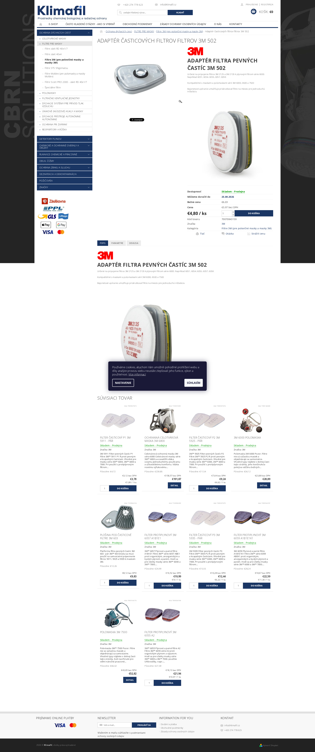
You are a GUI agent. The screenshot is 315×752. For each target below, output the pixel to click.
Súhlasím (193, 383)
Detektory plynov (50, 138)
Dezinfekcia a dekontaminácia (57, 174)
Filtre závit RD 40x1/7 (56, 48)
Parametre (117, 243)
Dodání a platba (169, 724)
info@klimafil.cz (232, 725)
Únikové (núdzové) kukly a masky (62, 111)
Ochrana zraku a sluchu (54, 167)
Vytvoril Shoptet (270, 745)
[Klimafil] (61, 10)
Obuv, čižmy (46, 160)
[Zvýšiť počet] (233, 211)
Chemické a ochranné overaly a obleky (59, 146)
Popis (103, 243)
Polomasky (49, 93)
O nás (218, 24)
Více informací (137, 374)
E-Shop (53, 24)
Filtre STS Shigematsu (56, 68)
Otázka (230, 233)
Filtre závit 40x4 (53, 54)
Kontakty (235, 24)
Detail (174, 485)
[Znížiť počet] (233, 214)
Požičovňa (45, 180)
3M (223, 223)
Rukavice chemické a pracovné (58, 154)
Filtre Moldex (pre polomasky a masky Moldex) (65, 75)
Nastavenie (123, 383)
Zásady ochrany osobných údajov (183, 24)
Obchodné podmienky (137, 24)
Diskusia (133, 243)
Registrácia (267, 4)
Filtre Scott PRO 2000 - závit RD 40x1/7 (66, 82)
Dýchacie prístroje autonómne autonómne (61, 118)
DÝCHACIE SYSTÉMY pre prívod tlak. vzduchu (63, 105)
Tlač (202, 233)
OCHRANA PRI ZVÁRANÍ (54, 124)
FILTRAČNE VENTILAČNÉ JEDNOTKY (61, 98)
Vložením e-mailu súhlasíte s (122, 734)
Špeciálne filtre (53, 87)
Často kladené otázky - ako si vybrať (90, 24)
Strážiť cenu (258, 233)
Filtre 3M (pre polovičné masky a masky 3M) (64, 61)
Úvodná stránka (41, 24)
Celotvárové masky (54, 38)
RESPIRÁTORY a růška (54, 129)
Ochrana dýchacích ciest (55, 32)
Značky (43, 187)
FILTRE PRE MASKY (52, 43)
